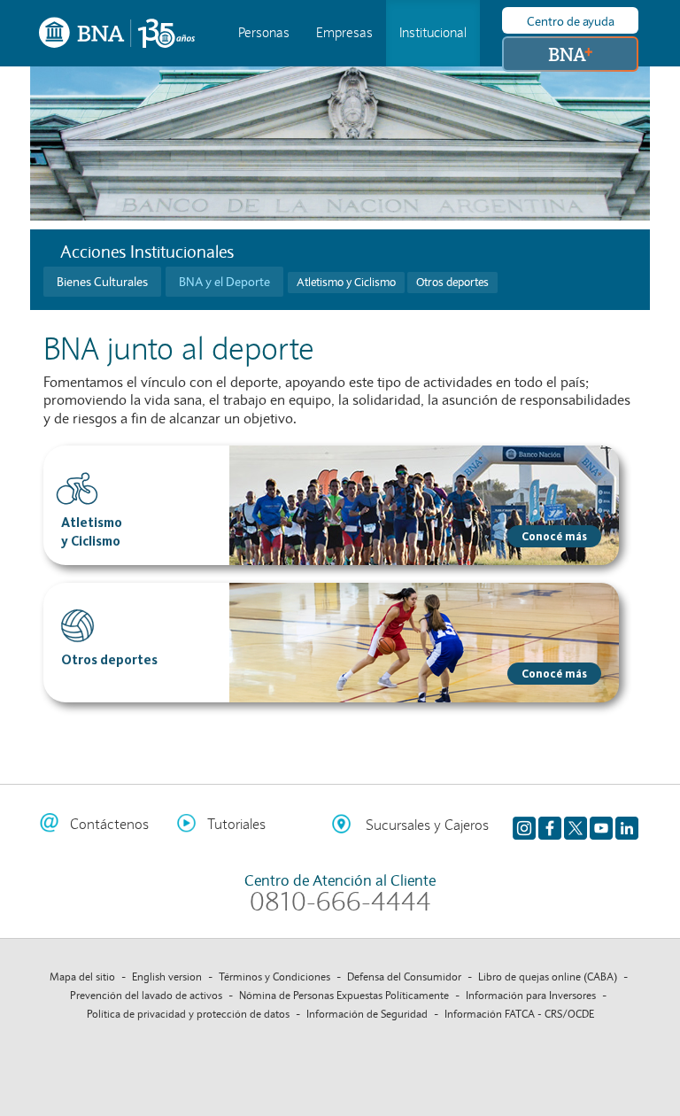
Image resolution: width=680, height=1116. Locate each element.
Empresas (344, 33)
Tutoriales (236, 824)
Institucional (433, 33)
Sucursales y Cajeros (427, 825)
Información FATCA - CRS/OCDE (519, 1013)
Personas (264, 33)
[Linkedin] (626, 824)
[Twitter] (575, 824)
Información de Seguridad (367, 1013)
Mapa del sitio (82, 976)
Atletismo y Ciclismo (346, 282)
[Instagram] (524, 824)
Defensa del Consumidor (404, 976)
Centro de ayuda (570, 21)
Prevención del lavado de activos (146, 995)
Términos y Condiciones (274, 976)
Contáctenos (109, 824)
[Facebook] (549, 824)
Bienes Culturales (102, 281)
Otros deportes (452, 282)
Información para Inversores (531, 995)
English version (167, 976)
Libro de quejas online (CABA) (547, 976)
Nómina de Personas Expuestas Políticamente (344, 995)
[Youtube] (601, 824)
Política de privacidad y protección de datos (188, 1013)
